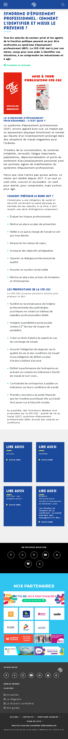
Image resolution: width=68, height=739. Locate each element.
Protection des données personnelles (34, 725)
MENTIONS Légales (48, 717)
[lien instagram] (34, 555)
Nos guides (13, 708)
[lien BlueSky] (28, 564)
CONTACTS (28, 717)
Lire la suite (14, 460)
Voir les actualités (32, 600)
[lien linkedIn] (56, 555)
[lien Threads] (39, 564)
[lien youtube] (45, 555)
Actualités (12, 695)
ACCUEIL (14, 717)
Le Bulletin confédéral (20, 703)
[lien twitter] (22, 555)
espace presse (11, 684)
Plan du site (34, 721)
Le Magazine (13, 699)
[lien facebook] (11, 555)
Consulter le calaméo (18, 65)
